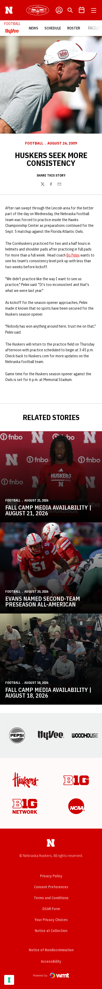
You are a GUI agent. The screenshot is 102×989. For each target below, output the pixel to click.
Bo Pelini (73, 255)
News (33, 28)
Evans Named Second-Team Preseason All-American (42, 601)
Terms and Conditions (51, 898)
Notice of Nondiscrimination (51, 950)
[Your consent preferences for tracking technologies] (9, 980)
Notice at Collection (51, 930)
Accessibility (51, 961)
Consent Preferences (51, 887)
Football (34, 143)
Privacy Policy (51, 876)
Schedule (52, 28)
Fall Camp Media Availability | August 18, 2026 (48, 692)
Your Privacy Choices (51, 919)
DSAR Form (51, 908)
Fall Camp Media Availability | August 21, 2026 (48, 510)
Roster (73, 28)
